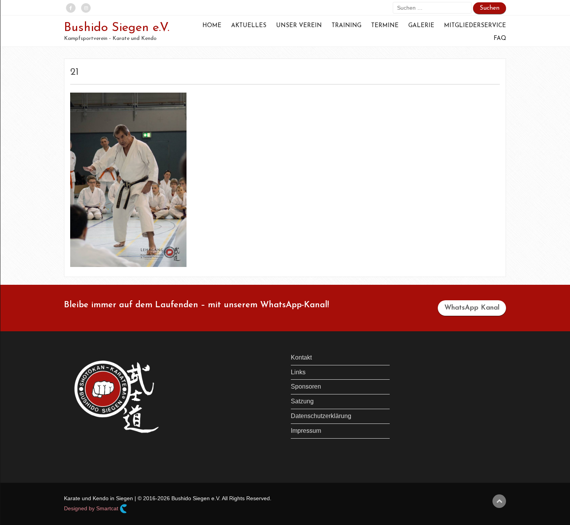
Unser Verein (299, 26)
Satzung (302, 401)
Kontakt (301, 357)
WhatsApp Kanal (471, 308)
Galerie (421, 26)
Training (346, 26)
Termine (385, 26)
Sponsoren (306, 386)
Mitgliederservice (475, 26)
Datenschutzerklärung (321, 416)
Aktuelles (248, 26)
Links (298, 372)
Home (211, 26)
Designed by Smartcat (92, 508)
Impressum (306, 430)
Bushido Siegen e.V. (116, 28)
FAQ (500, 38)
